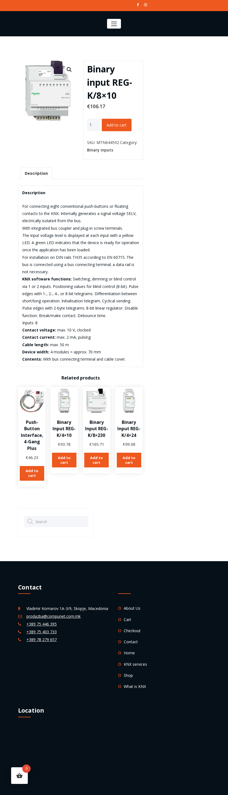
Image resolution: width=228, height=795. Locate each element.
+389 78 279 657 (41, 639)
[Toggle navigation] (114, 24)
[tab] (36, 173)
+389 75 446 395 (41, 624)
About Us (132, 608)
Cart (127, 619)
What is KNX (135, 686)
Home (129, 652)
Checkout (132, 630)
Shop (128, 675)
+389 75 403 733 (41, 631)
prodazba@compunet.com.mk (53, 616)
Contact (131, 641)
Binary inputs (100, 150)
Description (36, 173)
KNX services (135, 664)
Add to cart (116, 125)
